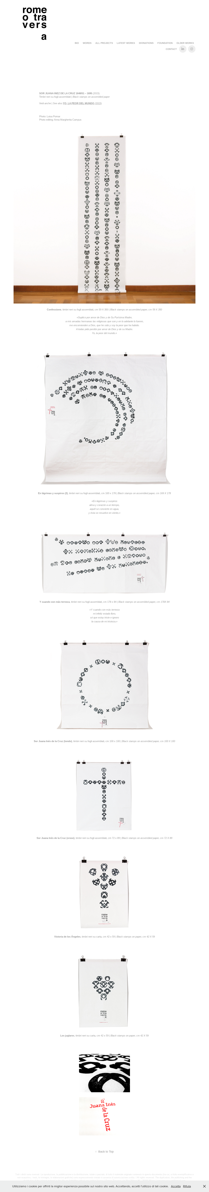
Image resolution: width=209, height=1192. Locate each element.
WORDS (87, 43)
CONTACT (171, 49)
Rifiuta (187, 1186)
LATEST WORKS (126, 43)
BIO (77, 43)
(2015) (82, 103)
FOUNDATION (165, 43)
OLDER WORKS (185, 43)
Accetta (176, 1186)
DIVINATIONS (146, 43)
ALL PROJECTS (104, 43)
